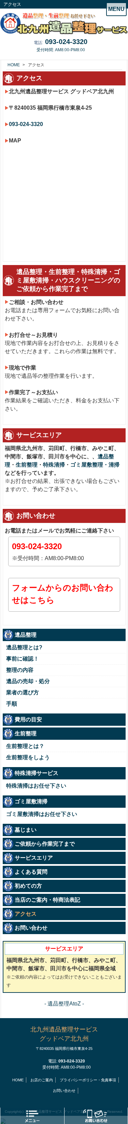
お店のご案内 (41, 1080)
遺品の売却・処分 (28, 681)
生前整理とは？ (25, 746)
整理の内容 (19, 670)
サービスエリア (34, 858)
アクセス (26, 914)
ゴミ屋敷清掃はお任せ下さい (41, 814)
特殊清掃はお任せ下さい (36, 786)
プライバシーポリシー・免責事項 (88, 1080)
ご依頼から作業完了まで (45, 844)
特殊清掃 (54, 465)
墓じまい (26, 830)
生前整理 (27, 465)
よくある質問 (31, 872)
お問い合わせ (31, 928)
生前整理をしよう (28, 757)
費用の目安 (28, 719)
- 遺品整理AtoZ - (64, 1004)
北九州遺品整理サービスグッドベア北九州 (64, 1038)
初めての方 (28, 886)
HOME (18, 1080)
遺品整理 (26, 635)
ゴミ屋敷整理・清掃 (94, 465)
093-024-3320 (66, 41)
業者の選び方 (22, 692)
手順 (11, 704)
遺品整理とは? (24, 647)
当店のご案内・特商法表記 (47, 900)
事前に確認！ (22, 659)
